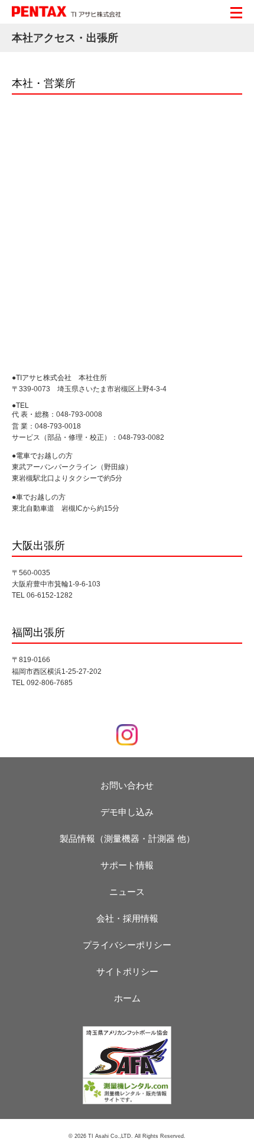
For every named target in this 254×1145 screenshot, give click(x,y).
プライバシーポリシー (127, 945)
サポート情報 (127, 865)
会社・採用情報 (127, 918)
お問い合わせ (127, 785)
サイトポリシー (127, 971)
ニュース (127, 892)
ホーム (127, 998)
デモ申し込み (127, 812)
